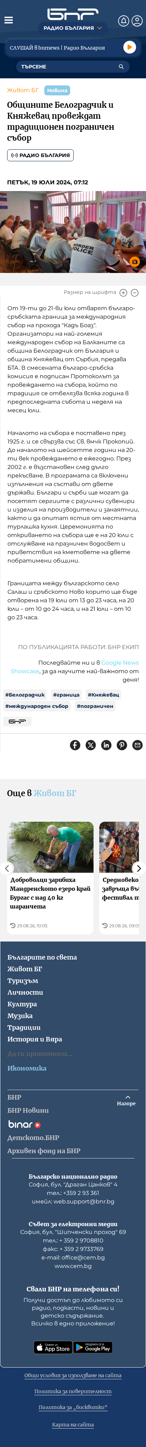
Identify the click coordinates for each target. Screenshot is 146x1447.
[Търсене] (121, 66)
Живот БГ (23, 90)
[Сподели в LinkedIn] (106, 745)
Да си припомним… (40, 1054)
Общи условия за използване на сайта (73, 1375)
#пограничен (95, 706)
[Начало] (73, 14)
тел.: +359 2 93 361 (73, 1193)
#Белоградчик (25, 695)
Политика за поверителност (73, 1391)
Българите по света (42, 957)
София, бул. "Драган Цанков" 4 (73, 1184)
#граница (66, 695)
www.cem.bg (73, 1266)
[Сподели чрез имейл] (137, 745)
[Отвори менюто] (8, 19)
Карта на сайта (73, 1424)
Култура (22, 1004)
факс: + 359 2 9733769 (73, 1249)
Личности (25, 992)
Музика (20, 1016)
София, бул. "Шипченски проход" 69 (73, 1232)
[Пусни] (129, 47)
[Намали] (134, 293)
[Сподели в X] (90, 745)
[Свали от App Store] (53, 1347)
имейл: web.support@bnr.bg (73, 1201)
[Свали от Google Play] (93, 1347)
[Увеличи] (123, 293)
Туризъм (22, 981)
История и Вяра (34, 1039)
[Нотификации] (124, 21)
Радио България (44, 155)
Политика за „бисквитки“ (73, 1407)
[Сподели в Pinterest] (122, 745)
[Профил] (137, 21)
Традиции (24, 1027)
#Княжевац (103, 695)
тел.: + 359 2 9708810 (73, 1240)
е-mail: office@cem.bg (73, 1257)
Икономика (26, 1068)
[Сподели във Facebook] (75, 745)
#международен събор (36, 706)
